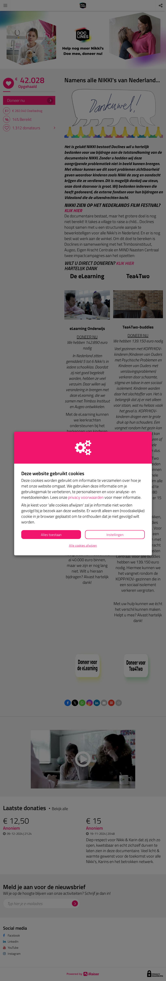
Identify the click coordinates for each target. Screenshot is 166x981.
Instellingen (114, 534)
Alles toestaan (51, 534)
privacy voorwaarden (86, 497)
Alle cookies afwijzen (83, 545)
